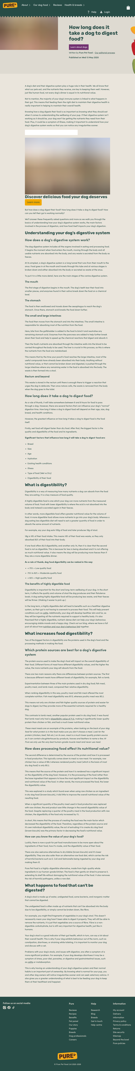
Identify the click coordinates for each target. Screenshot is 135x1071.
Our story (73, 1025)
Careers (73, 1039)
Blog (93, 1014)
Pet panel (73, 1021)
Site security (118, 1032)
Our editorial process (105, 53)
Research (95, 1010)
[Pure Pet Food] (10, 8)
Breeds (72, 1032)
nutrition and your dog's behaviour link (61, 627)
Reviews (73, 1010)
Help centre (96, 1025)
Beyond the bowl (121, 1039)
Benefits (73, 1017)
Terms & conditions (122, 1025)
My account (118, 1010)
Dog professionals (77, 1036)
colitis (45, 613)
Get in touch (96, 1021)
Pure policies (119, 1043)
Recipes (72, 1014)
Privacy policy (119, 1021)
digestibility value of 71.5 (62, 719)
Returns (116, 1028)
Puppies (73, 1028)
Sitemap (117, 1036)
